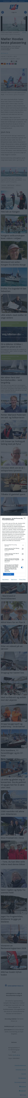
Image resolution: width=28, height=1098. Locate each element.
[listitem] (14, 545)
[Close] (25, 518)
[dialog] (14, 549)
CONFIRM (8, 574)
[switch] (22, 549)
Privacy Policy (22, 579)
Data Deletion (5, 579)
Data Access (14, 579)
